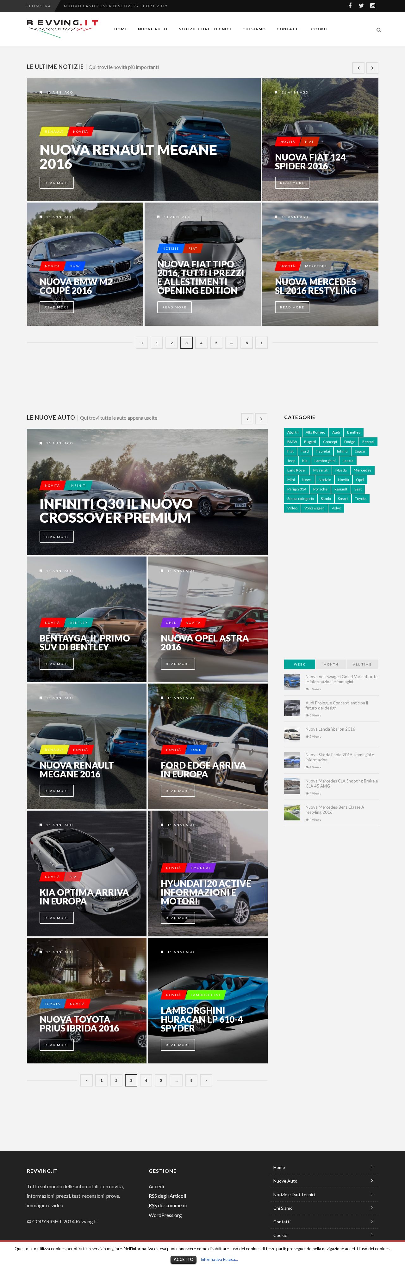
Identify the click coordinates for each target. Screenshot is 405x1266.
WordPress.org (165, 1215)
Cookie (319, 29)
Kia (73, 877)
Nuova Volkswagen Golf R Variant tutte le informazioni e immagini (341, 679)
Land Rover (296, 470)
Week (300, 664)
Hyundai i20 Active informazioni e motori (206, 892)
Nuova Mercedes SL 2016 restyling (316, 286)
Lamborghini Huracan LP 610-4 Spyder (202, 1019)
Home (120, 29)
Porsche (320, 489)
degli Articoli (167, 1196)
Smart (343, 498)
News (307, 479)
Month (331, 664)
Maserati (320, 470)
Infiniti (78, 485)
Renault (54, 131)
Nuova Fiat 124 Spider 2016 (310, 161)
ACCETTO (183, 1259)
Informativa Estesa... (219, 1259)
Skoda (326, 498)
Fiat (309, 141)
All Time (362, 664)
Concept (330, 441)
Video (292, 508)
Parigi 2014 (296, 489)
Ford (196, 750)
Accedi (156, 1186)
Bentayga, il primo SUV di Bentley (85, 642)
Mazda (341, 470)
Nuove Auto (152, 29)
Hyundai (200, 868)
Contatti (288, 29)
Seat (358, 489)
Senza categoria (300, 498)
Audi (336, 432)
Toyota (52, 1004)
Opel (171, 622)
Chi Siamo (254, 29)
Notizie (171, 248)
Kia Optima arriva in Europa (84, 896)
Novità (80, 131)
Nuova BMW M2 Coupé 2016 (76, 286)
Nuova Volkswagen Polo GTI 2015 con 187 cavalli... (130, 5)
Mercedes (316, 266)
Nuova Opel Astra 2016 (205, 642)
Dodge (349, 441)
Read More (57, 183)
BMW (75, 266)
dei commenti (168, 1205)
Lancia (348, 460)
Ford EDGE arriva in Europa (203, 769)
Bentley (79, 622)
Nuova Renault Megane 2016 (128, 156)
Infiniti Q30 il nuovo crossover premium (116, 510)
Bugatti (310, 441)
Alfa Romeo (315, 432)
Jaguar (360, 451)
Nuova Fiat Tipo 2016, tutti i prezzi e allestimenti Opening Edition (200, 277)
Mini (291, 479)
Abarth (293, 432)
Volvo (336, 508)
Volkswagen (314, 508)
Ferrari (368, 441)
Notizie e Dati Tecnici (204, 29)
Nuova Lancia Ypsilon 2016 (330, 729)
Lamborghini (206, 995)
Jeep (291, 460)
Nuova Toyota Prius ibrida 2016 (79, 1023)
